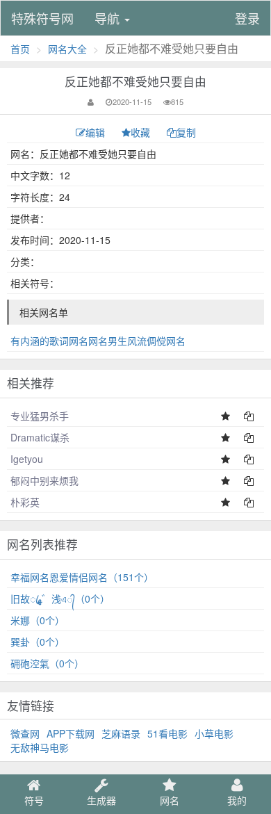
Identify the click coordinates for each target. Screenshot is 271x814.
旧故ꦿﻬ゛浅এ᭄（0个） (60, 598)
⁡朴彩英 (25, 502)
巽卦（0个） (37, 642)
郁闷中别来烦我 (44, 480)
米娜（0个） (37, 620)
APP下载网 (71, 733)
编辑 (96, 132)
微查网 (25, 733)
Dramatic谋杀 (39, 437)
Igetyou (26, 459)
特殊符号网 (42, 18)
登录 (247, 18)
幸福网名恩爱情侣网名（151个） (82, 577)
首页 (20, 49)
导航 (109, 18)
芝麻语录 (120, 733)
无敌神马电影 (39, 747)
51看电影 (167, 733)
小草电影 (214, 733)
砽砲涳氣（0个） (47, 663)
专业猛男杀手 (39, 416)
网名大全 (67, 49)
